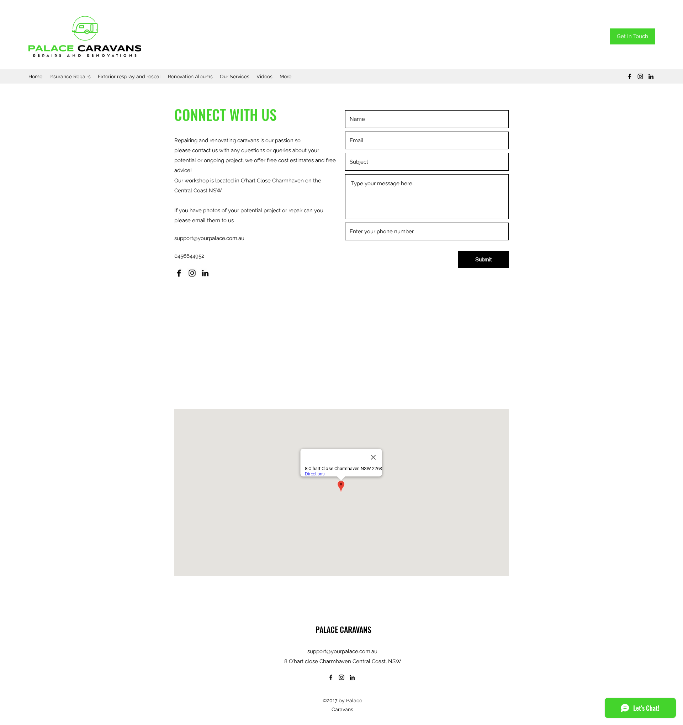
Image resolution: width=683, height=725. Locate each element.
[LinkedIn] (651, 76)
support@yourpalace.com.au (209, 238)
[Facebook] (629, 76)
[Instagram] (640, 76)
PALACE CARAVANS (342, 629)
